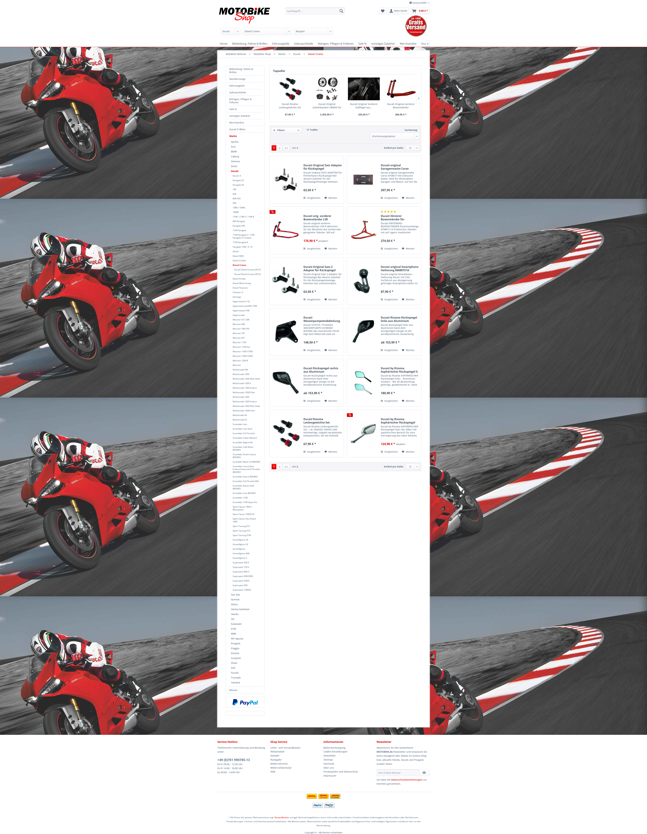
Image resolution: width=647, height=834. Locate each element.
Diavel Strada (239, 278)
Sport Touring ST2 (241, 526)
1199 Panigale (239, 230)
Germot (235, 599)
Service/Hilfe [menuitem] (419, 2)
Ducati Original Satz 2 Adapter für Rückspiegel (319, 268)
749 (234, 189)
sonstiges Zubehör (239, 115)
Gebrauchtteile (237, 92)
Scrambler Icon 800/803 (244, 493)
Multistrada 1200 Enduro (245, 387)
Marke (233, 136)
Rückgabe (276, 759)
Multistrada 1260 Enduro (245, 401)
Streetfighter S (240, 558)
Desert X (237, 175)
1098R (236, 212)
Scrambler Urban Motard (245, 437)
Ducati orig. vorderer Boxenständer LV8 (317, 217)
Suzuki (235, 672)
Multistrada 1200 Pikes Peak (246, 378)
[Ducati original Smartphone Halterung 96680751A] (363, 281)
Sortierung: (411, 130)
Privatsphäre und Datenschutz (341, 771)
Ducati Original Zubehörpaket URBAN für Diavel (327, 105)
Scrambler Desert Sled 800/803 (243, 487)
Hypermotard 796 (241, 310)
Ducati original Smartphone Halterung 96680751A (399, 268)
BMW (234, 151)
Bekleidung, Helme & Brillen (241, 70)
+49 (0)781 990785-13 (233, 760)
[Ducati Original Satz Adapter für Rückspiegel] (285, 179)
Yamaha (235, 682)
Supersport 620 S (241, 562)
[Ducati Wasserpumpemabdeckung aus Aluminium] (285, 332)
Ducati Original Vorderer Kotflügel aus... (364, 105)
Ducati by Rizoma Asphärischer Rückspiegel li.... (398, 420)
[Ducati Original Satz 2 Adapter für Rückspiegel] (285, 281)
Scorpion (236, 658)
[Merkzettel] (382, 11)
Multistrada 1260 (241, 397)
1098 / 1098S (239, 207)
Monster (237, 365)
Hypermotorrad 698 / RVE (245, 306)
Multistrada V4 (240, 415)
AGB (272, 771)
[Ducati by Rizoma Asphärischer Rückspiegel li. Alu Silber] (363, 433)
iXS (232, 619)
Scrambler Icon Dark (242, 428)
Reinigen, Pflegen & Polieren (240, 101)
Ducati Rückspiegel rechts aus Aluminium (320, 370)
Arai (233, 146)
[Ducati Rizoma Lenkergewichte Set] (290, 89)
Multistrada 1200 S (242, 383)
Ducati (234, 171)
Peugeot (235, 643)
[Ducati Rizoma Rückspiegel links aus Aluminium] (363, 332)
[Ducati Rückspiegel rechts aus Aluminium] (285, 382)
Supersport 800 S (241, 571)
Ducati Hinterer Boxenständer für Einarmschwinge (392, 217)
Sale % (233, 109)
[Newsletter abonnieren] (424, 772)
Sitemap (328, 759)
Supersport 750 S (241, 567)
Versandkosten (281, 817)
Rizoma (235, 653)
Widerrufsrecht (279, 763)
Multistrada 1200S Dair (244, 392)
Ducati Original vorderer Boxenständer (401, 105)
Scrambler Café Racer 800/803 (243, 448)
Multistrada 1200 (241, 374)
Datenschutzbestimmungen (407, 779)
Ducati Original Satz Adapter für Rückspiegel (322, 167)
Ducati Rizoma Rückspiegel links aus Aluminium (399, 319)
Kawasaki (236, 623)
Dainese (235, 161)
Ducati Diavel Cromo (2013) (247, 274)
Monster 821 (239, 337)
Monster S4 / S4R (241, 319)
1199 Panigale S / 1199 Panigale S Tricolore (243, 236)
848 (234, 194)
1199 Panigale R (240, 242)
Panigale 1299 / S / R (242, 246)
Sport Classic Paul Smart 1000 (244, 520)
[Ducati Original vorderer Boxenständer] (401, 89)
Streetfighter (239, 548)
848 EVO (237, 198)
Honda (234, 614)
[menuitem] (315, 11)
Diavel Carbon (239, 260)
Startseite (329, 763)
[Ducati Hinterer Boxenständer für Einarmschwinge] (363, 230)
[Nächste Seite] (279, 148)
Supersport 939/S (241, 580)
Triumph (236, 677)
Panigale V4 (238, 184)
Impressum (330, 775)
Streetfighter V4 (240, 539)
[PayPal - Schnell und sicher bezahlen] (245, 702)
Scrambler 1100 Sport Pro (245, 502)
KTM (233, 628)
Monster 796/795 (241, 328)
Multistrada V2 (240, 419)
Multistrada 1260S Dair (244, 410)
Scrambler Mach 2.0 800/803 (246, 461)
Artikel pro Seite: (394, 147)
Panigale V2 (238, 180)
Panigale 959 (239, 225)
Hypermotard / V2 (241, 301)
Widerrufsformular (281, 767)
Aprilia (234, 141)
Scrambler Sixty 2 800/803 (245, 476)
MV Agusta (237, 638)
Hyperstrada (239, 315)
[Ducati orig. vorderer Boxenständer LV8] (285, 230)
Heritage (237, 296)
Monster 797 (239, 333)
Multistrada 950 (240, 369)
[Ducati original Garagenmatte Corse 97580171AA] (363, 179)
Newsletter (330, 755)
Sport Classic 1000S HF (243, 514)
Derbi (234, 166)
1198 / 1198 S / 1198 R (243, 216)
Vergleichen (313, 197)
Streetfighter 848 (241, 553)
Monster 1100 (239, 342)
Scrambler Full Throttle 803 (246, 481)
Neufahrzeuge (237, 79)
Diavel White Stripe (242, 283)
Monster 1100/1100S (243, 351)
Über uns (329, 767)
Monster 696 (239, 324)
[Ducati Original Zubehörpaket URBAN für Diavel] (327, 89)
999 (234, 203)
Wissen (233, 690)
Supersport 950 (240, 585)
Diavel (236, 251)
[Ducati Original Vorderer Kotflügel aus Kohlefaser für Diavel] (364, 89)
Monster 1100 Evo (241, 346)
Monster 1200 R (240, 360)
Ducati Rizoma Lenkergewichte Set (290, 105)
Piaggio (235, 648)
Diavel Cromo (239, 265)
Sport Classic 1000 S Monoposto (242, 508)
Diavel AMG (238, 256)
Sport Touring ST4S (242, 535)
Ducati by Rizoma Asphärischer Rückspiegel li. (399, 370)
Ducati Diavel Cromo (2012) (247, 269)
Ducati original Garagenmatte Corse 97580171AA (395, 167)
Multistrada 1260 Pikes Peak (246, 406)
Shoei (234, 663)
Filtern (280, 130)
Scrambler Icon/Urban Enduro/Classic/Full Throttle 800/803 (246, 469)
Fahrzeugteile (237, 85)
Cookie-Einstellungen (335, 751)
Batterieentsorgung (334, 747)
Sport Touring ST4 (241, 530)
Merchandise (236, 122)
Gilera (234, 604)
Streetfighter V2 (240, 544)
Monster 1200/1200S (243, 356)
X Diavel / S (238, 292)
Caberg (235, 156)
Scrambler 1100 (240, 497)
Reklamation (277, 751)
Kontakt (274, 755)
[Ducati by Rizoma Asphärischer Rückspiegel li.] (363, 382)
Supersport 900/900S (243, 576)
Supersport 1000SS (242, 589)
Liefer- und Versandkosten (285, 747)
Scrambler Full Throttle (244, 433)
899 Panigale (239, 221)
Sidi (233, 667)
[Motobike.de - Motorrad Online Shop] (244, 16)
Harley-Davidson (240, 609)
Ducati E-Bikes (237, 129)
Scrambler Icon (240, 424)
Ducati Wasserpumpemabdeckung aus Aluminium (321, 319)
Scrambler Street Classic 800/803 (244, 456)
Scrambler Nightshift (243, 442)
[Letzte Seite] (286, 148)
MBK (233, 633)
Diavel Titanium (240, 287)
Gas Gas (235, 594)
